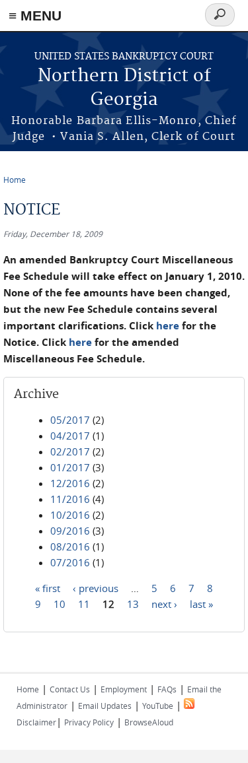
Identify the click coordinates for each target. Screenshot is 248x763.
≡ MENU (35, 15)
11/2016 (70, 499)
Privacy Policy (89, 722)
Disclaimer (36, 722)
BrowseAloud (148, 722)
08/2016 (70, 546)
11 (84, 604)
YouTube (157, 705)
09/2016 (70, 530)
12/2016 (70, 483)
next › (164, 604)
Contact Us (70, 689)
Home (14, 179)
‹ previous (95, 588)
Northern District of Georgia (124, 88)
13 (133, 604)
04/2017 (70, 435)
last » (201, 604)
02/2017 (70, 451)
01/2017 (70, 467)
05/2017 (70, 419)
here (167, 326)
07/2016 (70, 562)
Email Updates (105, 705)
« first (47, 588)
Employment (124, 689)
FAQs (167, 689)
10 (59, 604)
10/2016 (70, 514)
